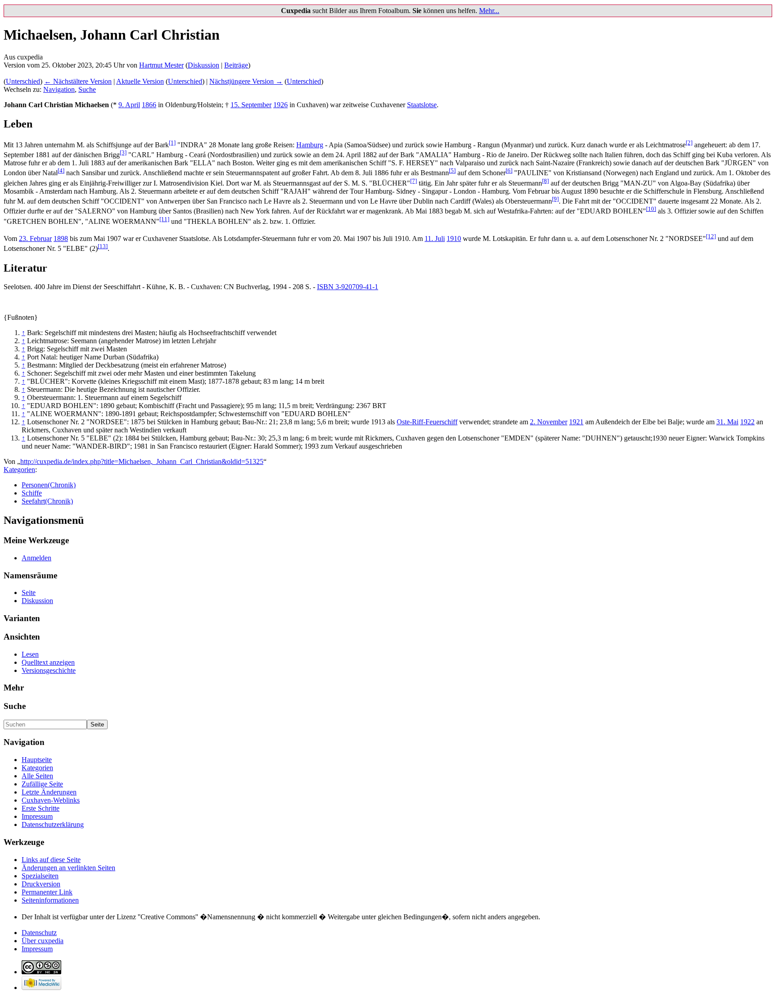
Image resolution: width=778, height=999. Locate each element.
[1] (172, 142)
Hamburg (309, 145)
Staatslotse (422, 105)
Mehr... (489, 10)
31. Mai (727, 422)
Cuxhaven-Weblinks (51, 800)
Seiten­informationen (50, 900)
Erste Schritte (40, 808)
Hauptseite (37, 759)
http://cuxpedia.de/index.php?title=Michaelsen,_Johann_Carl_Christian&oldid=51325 (141, 461)
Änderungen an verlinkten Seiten (68, 868)
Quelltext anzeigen (48, 662)
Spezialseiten (40, 876)
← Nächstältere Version (78, 81)
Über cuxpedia (42, 941)
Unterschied (23, 81)
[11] (164, 219)
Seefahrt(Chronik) (47, 501)
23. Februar (35, 238)
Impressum (37, 816)
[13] (103, 246)
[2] (689, 142)
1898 (61, 238)
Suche (87, 89)
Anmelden (36, 558)
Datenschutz (39, 932)
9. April (129, 105)
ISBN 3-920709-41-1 (347, 287)
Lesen (30, 654)
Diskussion (203, 65)
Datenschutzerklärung (53, 824)
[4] (61, 170)
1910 (454, 238)
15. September (251, 105)
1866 (149, 105)
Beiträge (236, 65)
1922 (747, 422)
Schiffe (32, 493)
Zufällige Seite (42, 784)
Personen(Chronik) (49, 485)
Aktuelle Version (140, 81)
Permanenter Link (47, 892)
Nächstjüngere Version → (246, 81)
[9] (555, 198)
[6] (509, 170)
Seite (29, 592)
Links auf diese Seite (51, 859)
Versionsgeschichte (49, 670)
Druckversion (41, 884)
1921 (576, 422)
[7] (413, 180)
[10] (651, 208)
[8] (545, 180)
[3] (123, 152)
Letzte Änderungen (49, 792)
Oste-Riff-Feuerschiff (427, 422)
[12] (711, 236)
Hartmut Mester (161, 65)
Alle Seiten (37, 776)
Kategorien (19, 469)
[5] (452, 170)
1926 (280, 105)
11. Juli (435, 238)
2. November (548, 422)
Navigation (59, 89)
